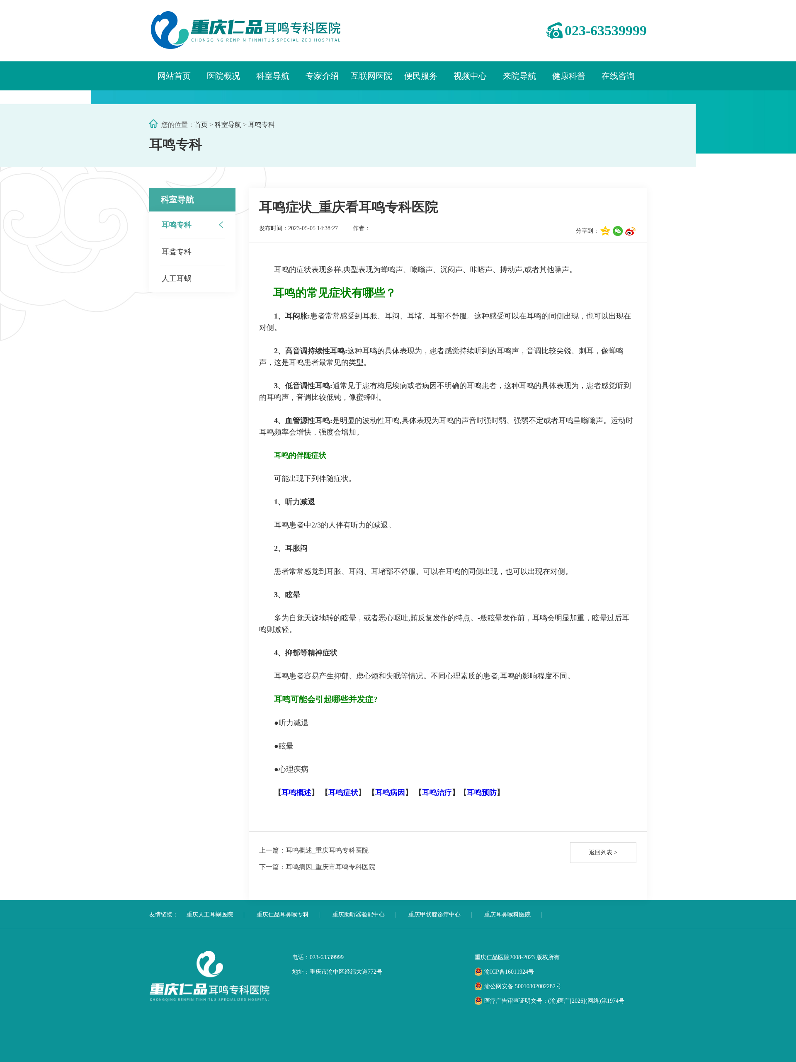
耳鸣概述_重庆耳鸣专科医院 (314, 850)
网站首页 (174, 75)
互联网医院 (371, 75)
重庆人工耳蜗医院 (210, 914)
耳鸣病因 (390, 792)
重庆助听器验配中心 (358, 914)
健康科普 (568, 75)
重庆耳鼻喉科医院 (507, 914)
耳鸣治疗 (437, 792)
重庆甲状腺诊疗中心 (434, 914)
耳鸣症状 (343, 792)
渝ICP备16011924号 (509, 972)
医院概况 (223, 75)
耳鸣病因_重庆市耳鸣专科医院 (317, 866)
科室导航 (272, 75)
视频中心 (470, 75)
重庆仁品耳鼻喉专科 (283, 914)
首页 (201, 124)
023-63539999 (606, 30)
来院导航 (519, 75)
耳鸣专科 (261, 124)
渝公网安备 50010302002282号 (522, 986)
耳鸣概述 (296, 792)
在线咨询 (618, 75)
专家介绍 (322, 75)
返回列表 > (603, 852)
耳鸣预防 (482, 792)
